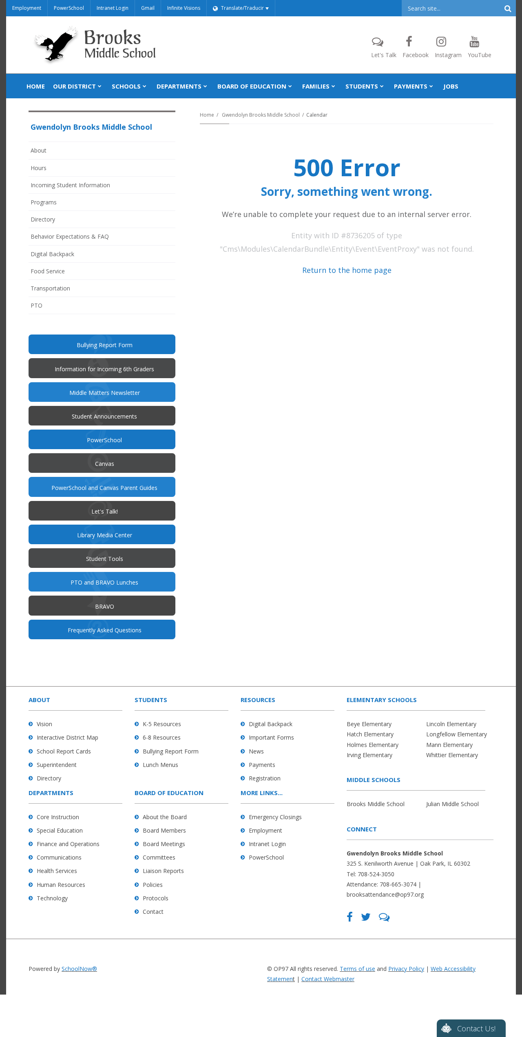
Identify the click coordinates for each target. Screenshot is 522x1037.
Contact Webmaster (327, 979)
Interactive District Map (67, 737)
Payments (262, 765)
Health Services (57, 871)
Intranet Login (112, 7)
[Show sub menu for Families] (333, 86)
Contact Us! (476, 1028)
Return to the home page (347, 270)
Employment (26, 7)
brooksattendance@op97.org (385, 894)
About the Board (165, 817)
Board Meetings (164, 844)
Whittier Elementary (452, 755)
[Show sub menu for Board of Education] (290, 86)
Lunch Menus (160, 765)
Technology (52, 898)
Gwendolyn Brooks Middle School (261, 114)
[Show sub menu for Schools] (144, 86)
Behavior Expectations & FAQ (70, 236)
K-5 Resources (162, 724)
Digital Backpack (52, 254)
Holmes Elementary (372, 745)
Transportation (50, 288)
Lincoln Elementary (451, 724)
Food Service (48, 271)
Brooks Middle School (376, 804)
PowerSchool (69, 7)
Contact (153, 911)
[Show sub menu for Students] (382, 86)
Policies (153, 885)
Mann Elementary (449, 745)
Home (207, 114)
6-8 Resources (162, 737)
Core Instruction (58, 817)
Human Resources (61, 885)
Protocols (155, 898)
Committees (159, 857)
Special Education (60, 830)
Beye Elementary (369, 724)
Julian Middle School (452, 804)
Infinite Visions (183, 7)
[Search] (508, 8)
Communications (59, 857)
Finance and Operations (68, 844)
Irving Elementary (369, 755)
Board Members (164, 830)
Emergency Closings (275, 817)
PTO (47, 307)
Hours (38, 168)
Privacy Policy (406, 969)
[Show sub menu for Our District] (100, 86)
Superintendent (57, 765)
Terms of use (357, 969)
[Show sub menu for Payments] (431, 86)
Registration (265, 778)
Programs (44, 202)
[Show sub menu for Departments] (205, 86)
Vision (44, 724)
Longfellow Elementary (456, 734)
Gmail (148, 7)
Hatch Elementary (370, 734)
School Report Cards (64, 751)
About (38, 150)
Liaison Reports (163, 871)
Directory (43, 219)
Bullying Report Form (171, 751)
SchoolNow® (79, 969)
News (256, 751)
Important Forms (271, 737)
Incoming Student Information (70, 185)
